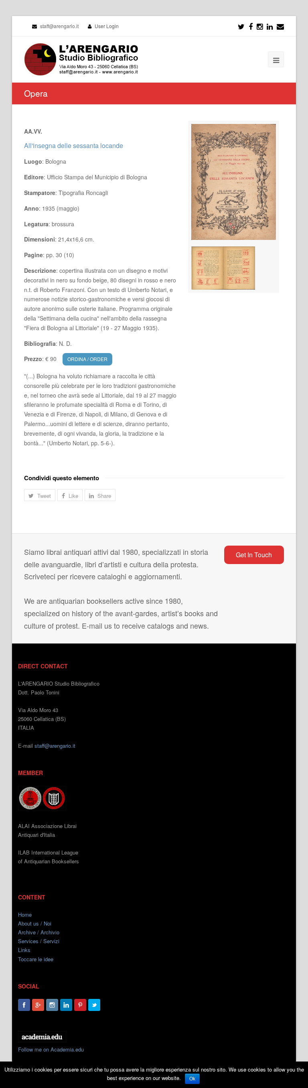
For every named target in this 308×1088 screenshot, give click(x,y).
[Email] (280, 26)
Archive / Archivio (38, 932)
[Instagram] (52, 1005)
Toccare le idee (35, 959)
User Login (107, 25)
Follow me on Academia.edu (51, 1049)
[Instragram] (260, 26)
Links (24, 950)
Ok (192, 1079)
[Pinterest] (80, 1005)
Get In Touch (254, 554)
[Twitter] (241, 26)
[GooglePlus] (38, 1005)
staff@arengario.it (54, 745)
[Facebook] (251, 26)
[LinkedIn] (270, 26)
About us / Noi (34, 923)
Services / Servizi (38, 941)
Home (25, 914)
